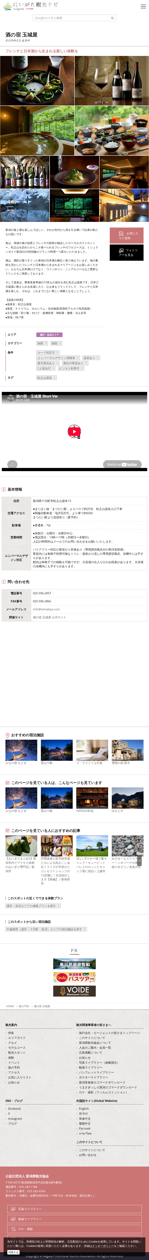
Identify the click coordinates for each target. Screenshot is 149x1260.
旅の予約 (24, 1006)
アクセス (14, 1072)
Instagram (15, 1119)
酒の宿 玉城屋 (42, 1006)
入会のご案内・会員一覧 (95, 1048)
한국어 (83, 1114)
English (84, 1109)
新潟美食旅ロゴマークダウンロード (102, 1082)
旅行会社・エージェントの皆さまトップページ (109, 1033)
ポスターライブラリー (93, 1077)
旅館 (40, 343)
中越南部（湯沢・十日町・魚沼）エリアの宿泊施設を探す (44, 929)
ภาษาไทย (85, 1133)
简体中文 (85, 1119)
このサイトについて (92, 1038)
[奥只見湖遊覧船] (74, 965)
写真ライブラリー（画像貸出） (99, 1063)
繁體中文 (85, 1124)
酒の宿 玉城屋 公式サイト (49, 617)
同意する (13, 1252)
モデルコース (17, 1048)
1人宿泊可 (44, 368)
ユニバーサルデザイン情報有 (56, 358)
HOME (10, 1006)
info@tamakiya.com (46, 609)
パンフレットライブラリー (96, 1072)
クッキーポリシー (103, 1246)
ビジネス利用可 (69, 368)
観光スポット (17, 1052)
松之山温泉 (44, 378)
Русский (84, 1128)
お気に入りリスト (19, 1077)
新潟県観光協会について (95, 1043)
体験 (11, 1058)
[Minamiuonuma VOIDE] (74, 992)
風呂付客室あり (73, 363)
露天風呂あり (46, 363)
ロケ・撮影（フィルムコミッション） (103, 1092)
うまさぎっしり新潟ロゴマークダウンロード (108, 1087)
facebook (14, 1109)
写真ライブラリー (30, 1209)
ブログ (12, 1124)
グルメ (12, 1043)
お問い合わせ (87, 1155)
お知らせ (14, 1082)
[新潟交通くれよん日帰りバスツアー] (74, 978)
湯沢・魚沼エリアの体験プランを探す (31, 906)
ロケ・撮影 (25, 1229)
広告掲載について (90, 1052)
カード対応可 (46, 353)
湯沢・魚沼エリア (49, 334)
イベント (14, 1063)
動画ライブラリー (90, 1067)
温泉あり (89, 358)
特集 (11, 1033)
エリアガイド (17, 1038)
